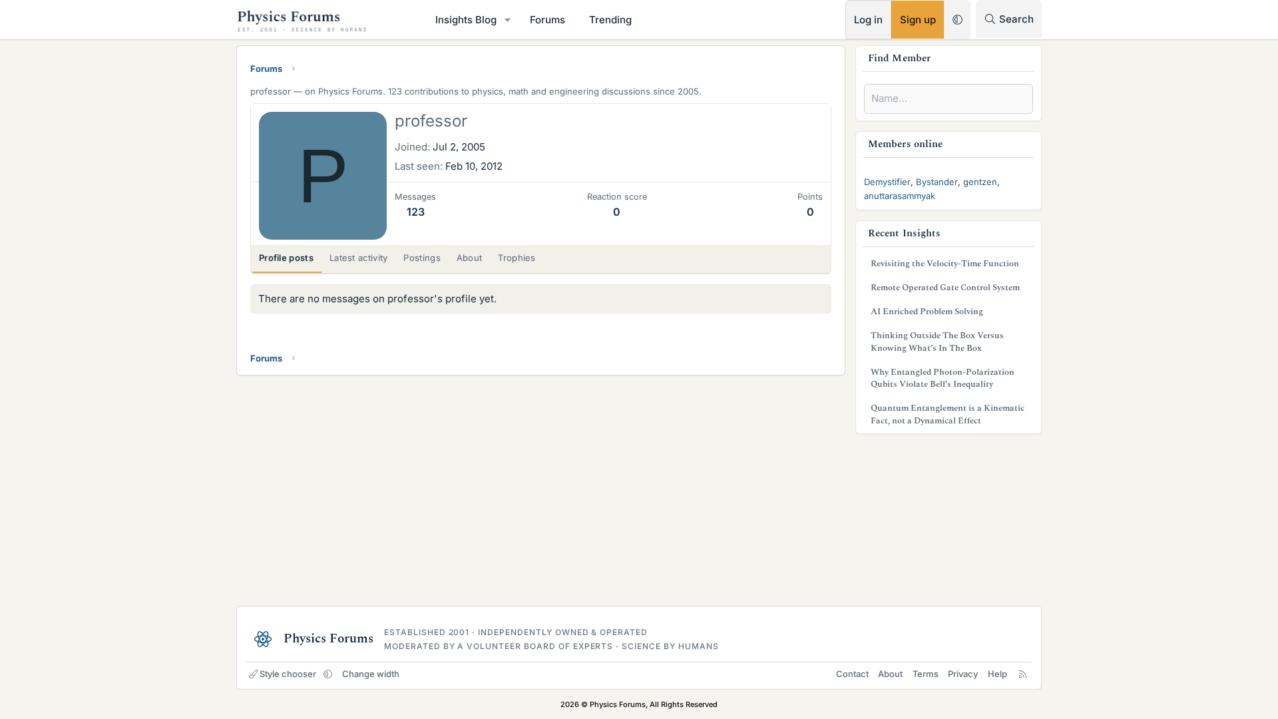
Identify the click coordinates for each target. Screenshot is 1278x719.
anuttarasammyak (899, 195)
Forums (547, 19)
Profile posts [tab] (286, 257)
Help (997, 673)
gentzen (980, 181)
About (890, 673)
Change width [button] (370, 673)
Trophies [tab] (516, 257)
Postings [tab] (421, 257)
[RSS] (1023, 673)
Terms (926, 673)
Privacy (963, 673)
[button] (508, 20)
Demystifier (887, 181)
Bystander (937, 181)
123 (416, 211)
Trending (610, 19)
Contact (852, 673)
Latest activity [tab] (358, 257)
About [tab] (470, 257)
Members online (905, 144)
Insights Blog (466, 19)
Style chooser (288, 673)
